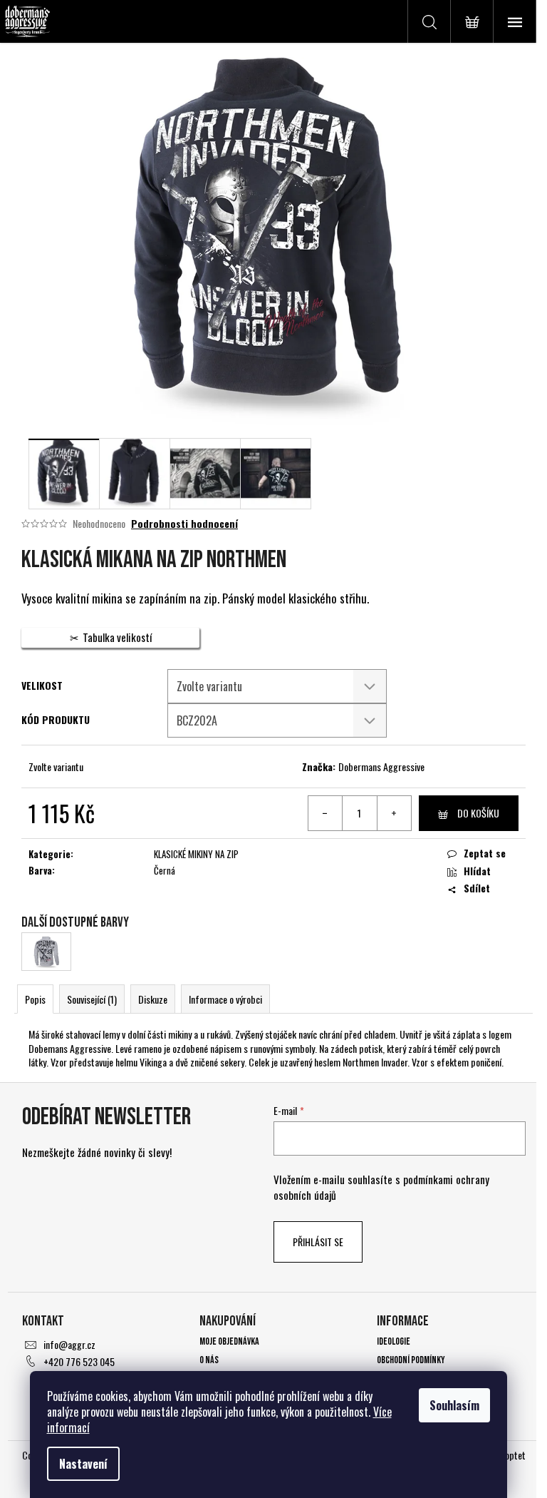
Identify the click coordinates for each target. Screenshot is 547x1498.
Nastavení (83, 1463)
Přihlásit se (318, 1241)
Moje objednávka (229, 1341)
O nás (209, 1360)
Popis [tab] (35, 999)
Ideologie (393, 1341)
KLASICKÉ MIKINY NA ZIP (196, 854)
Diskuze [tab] (152, 999)
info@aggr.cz (69, 1344)
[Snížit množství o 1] (325, 813)
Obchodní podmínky (411, 1360)
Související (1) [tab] (92, 999)
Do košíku (478, 812)
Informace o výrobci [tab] (225, 999)
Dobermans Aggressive (381, 766)
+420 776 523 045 (79, 1361)
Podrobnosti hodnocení (184, 523)
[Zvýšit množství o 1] (394, 813)
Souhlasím (454, 1405)
